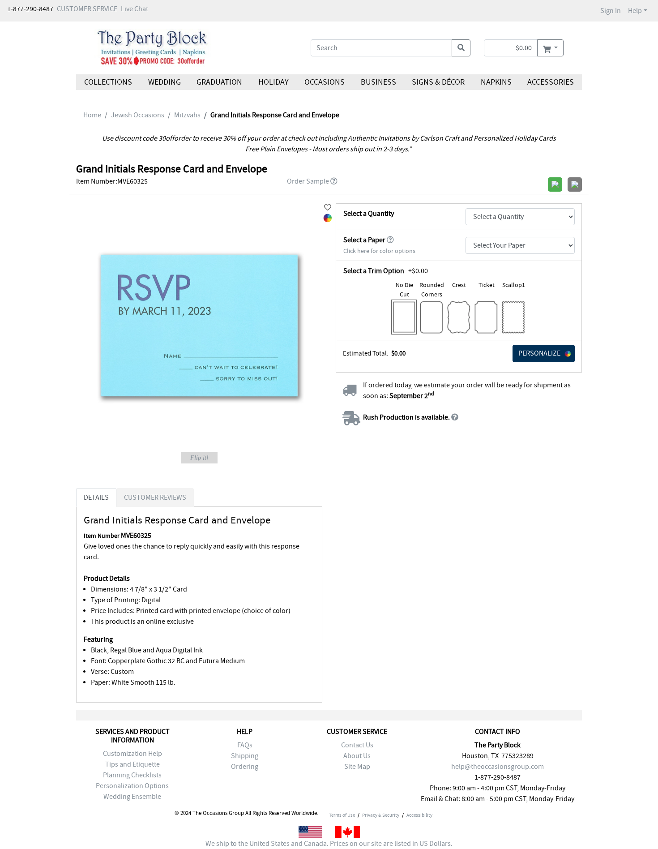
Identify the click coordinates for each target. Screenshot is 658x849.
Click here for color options (379, 251)
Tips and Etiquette (132, 764)
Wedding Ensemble (132, 796)
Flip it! (199, 458)
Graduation (219, 82)
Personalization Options (132, 785)
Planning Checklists (132, 775)
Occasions (324, 82)
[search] (461, 47)
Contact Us (357, 745)
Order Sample (308, 181)
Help (635, 10)
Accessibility (419, 815)
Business (378, 82)
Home (92, 115)
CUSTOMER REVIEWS (155, 497)
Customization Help (132, 753)
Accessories (550, 82)
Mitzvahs (187, 115)
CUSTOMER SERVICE (87, 8)
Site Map (357, 766)
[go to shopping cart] (550, 47)
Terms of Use (342, 815)
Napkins (496, 82)
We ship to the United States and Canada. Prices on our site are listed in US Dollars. (329, 843)
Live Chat (134, 8)
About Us (357, 755)
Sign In (610, 10)
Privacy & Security (380, 815)
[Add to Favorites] (327, 207)
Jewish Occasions (137, 115)
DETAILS (96, 497)
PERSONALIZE (539, 353)
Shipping (244, 755)
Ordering (244, 766)
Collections (108, 82)
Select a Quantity (368, 213)
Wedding (164, 82)
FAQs (244, 745)
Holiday (273, 82)
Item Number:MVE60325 (112, 181)
